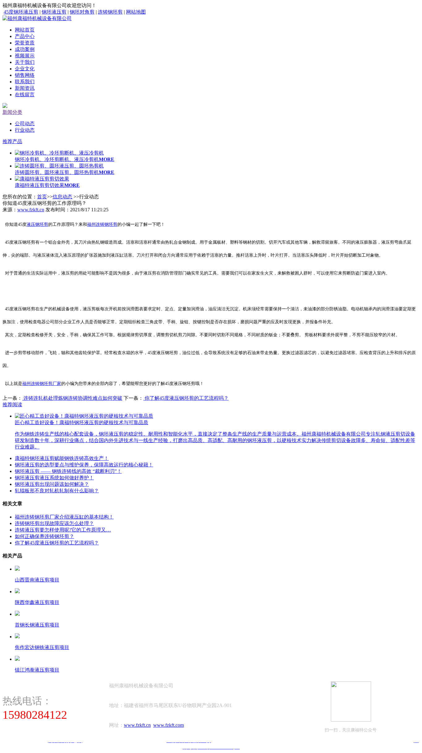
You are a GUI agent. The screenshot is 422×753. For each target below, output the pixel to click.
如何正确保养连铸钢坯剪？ (44, 536)
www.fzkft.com (168, 725)
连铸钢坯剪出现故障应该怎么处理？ (54, 523)
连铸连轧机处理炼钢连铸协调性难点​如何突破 (72, 398)
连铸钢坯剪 (110, 11)
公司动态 (25, 123)
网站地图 (136, 11)
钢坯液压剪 (54, 11)
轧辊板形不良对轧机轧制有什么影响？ (57, 490)
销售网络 (25, 75)
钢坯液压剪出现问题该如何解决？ (52, 484)
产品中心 (25, 36)
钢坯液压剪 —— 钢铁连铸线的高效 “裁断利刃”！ (68, 471)
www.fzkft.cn (30, 209)
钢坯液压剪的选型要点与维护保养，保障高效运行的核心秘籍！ (84, 464)
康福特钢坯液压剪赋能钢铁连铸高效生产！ (62, 458)
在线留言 (25, 94)
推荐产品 (12, 141)
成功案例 (25, 49)
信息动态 (62, 196)
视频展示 (25, 55)
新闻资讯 (25, 88)
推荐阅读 (12, 404)
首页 (42, 196)
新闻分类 (12, 112)
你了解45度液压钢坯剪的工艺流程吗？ (186, 398)
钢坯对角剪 (82, 11)
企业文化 (25, 68)
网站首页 (25, 29)
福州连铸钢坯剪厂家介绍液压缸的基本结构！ (64, 516)
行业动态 (25, 130)
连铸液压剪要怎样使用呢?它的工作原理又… (63, 529)
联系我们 (25, 81)
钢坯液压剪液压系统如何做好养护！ (54, 477)
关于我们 (25, 62)
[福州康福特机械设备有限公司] (37, 18)
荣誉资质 (25, 42)
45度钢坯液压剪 (21, 11)
